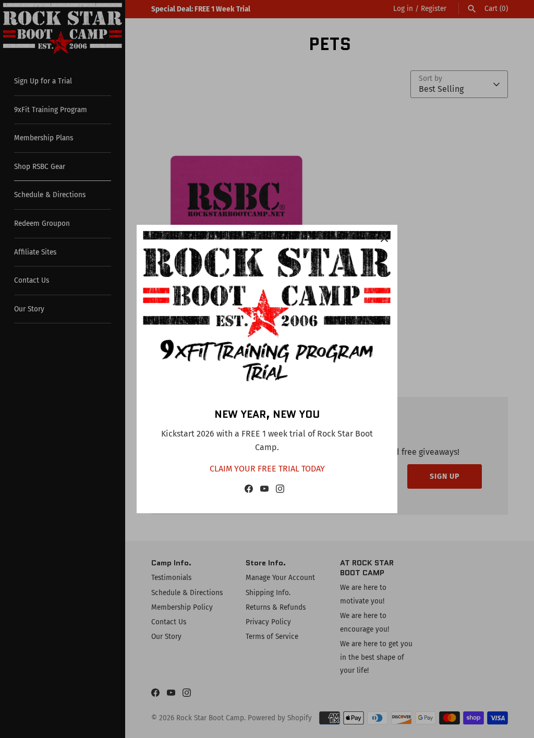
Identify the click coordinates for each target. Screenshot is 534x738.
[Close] (384, 237)
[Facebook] (249, 491)
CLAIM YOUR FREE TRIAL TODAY (267, 469)
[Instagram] (280, 491)
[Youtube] (264, 491)
